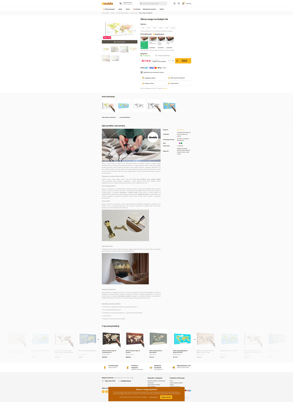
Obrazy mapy (133, 13)
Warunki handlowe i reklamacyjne (156, 381)
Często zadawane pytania (176, 383)
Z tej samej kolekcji (124, 117)
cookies (121, 393)
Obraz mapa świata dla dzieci (86, 350)
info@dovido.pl (125, 381)
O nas (171, 381)
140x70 (166, 27)
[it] (188, 390)
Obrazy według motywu (123, 13)
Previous (98, 339)
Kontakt (172, 384)
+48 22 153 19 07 (109, 381)
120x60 (160, 27)
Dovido (165, 88)
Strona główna (105, 13)
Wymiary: (143, 24)
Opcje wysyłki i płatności (154, 384)
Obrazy (113, 13)
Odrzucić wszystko (153, 397)
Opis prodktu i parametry (108, 117)
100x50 (154, 27)
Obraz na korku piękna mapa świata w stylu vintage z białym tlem (64, 352)
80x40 (148, 27)
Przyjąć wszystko (166, 397)
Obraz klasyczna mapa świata (39, 350)
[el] (190, 390)
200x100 (173, 27)
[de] (186, 390)
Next (135, 30)
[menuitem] (109, 9)
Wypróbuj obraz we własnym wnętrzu (154, 72)
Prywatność (151, 383)
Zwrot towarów (151, 386)
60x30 (143, 27)
